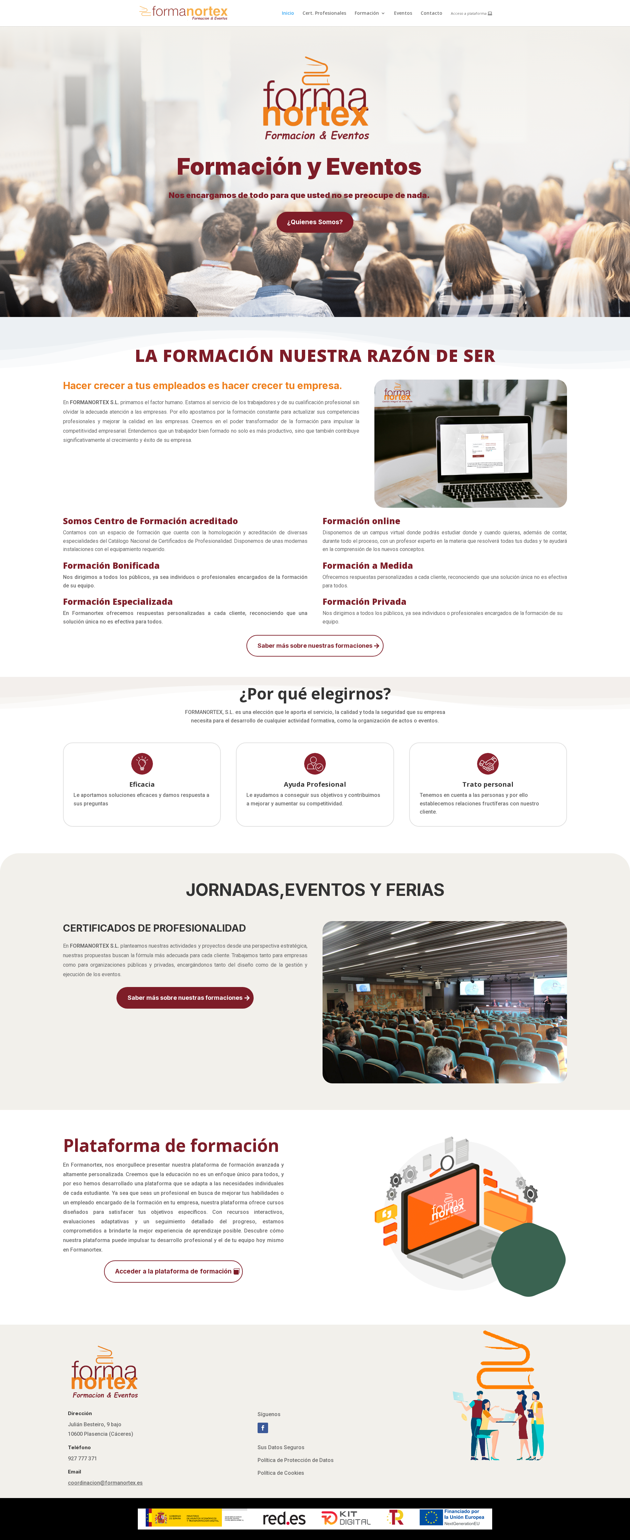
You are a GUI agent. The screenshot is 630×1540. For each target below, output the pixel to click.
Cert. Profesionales (324, 13)
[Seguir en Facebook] (263, 1428)
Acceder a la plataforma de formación (173, 1271)
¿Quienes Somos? (315, 222)
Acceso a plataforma (469, 13)
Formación (367, 13)
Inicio (288, 13)
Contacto (431, 13)
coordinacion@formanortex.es (105, 1483)
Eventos (403, 13)
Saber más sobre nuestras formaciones (315, 645)
